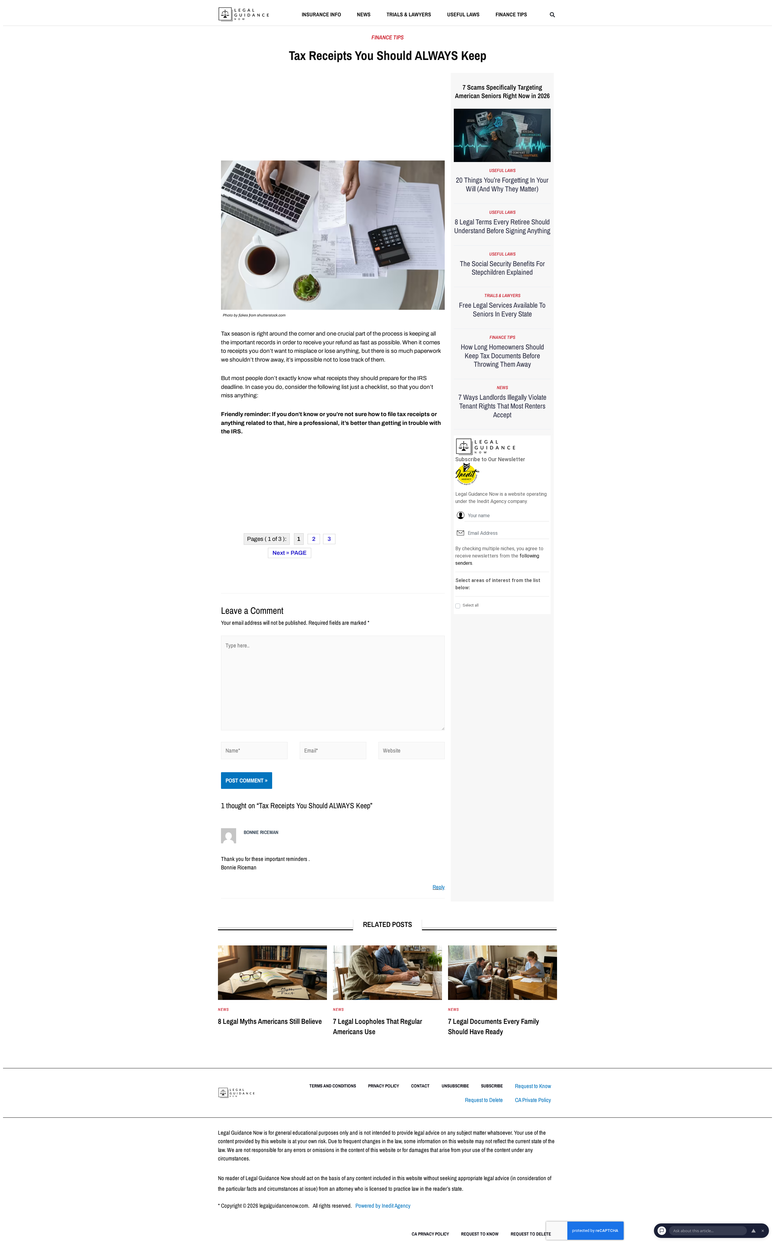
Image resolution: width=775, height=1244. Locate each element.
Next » (280, 553)
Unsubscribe (455, 1086)
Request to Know (533, 1086)
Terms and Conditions (332, 1086)
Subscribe (492, 1086)
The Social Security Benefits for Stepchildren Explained (502, 268)
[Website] (411, 751)
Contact (420, 1086)
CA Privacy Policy (430, 1234)
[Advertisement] (333, 115)
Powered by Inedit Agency (383, 1205)
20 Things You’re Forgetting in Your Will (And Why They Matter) (502, 184)
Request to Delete (484, 1100)
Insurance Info (321, 14)
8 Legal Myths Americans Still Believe (270, 1021)
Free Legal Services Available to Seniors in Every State (502, 309)
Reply (439, 887)
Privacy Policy (383, 1086)
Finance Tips (511, 14)
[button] (552, 14)
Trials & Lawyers (409, 14)
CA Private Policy (533, 1100)
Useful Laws (463, 14)
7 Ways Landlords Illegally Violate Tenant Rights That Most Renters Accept (502, 405)
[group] (272, 997)
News (364, 14)
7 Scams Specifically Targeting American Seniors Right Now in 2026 (502, 92)
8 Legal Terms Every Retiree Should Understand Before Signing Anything (502, 226)
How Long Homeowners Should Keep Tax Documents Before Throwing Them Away (502, 355)
